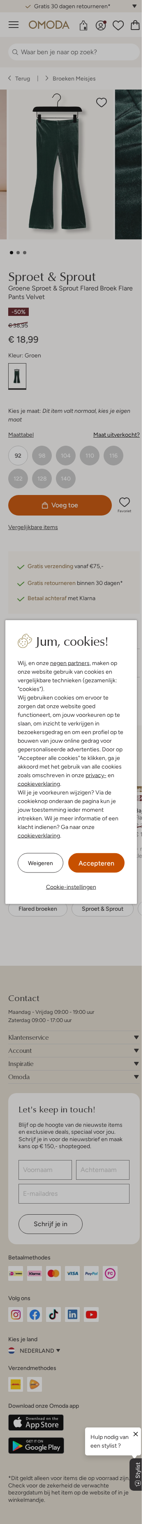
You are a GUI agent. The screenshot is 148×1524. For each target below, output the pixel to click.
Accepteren (96, 863)
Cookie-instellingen (71, 887)
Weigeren (40, 862)
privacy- (96, 775)
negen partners (70, 663)
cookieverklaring (39, 783)
